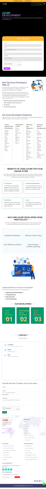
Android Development (29, 448)
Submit (7, 68)
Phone (5, 47)
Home (26, 421)
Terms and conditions (29, 435)
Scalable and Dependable (33, 183)
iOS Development (28, 445)
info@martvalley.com (18, 1)
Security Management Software (31, 459)
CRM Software (6, 452)
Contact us (27, 426)
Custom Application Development (9, 450)
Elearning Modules (28, 452)
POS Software (27, 450)
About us (26, 424)
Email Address (5, 394)
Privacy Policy (27, 440)
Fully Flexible (7, 200)
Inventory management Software (31, 457)
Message (6, 55)
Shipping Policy (28, 433)
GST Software (6, 455)
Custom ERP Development (8, 445)
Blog (26, 428)
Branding (5, 459)
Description (4, 398)
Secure (27, 200)
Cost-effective (8, 183)
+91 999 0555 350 (28, 1)
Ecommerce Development (8, 448)
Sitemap (26, 430)
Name (5, 43)
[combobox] (5, 50)
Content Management (7, 457)
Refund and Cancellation (29, 437)
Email (5, 51)
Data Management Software (30, 455)
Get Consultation (37, 4)
